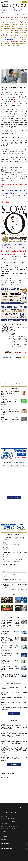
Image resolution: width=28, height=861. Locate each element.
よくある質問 (4, 831)
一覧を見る (14, 713)
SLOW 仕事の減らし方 (15, 10)
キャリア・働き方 (5, 10)
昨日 (11, 466)
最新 (4, 466)
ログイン (18, 1)
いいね (24, 466)
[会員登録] (24, 2)
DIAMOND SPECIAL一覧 (7, 773)
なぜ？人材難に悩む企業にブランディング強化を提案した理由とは (14, 693)
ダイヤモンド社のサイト (7, 843)
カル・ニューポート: (11, 9)
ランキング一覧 (14, 498)
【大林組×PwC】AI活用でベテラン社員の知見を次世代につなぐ (14, 703)
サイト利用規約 (4, 823)
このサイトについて (5, 816)
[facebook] (14, 807)
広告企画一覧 (4, 777)
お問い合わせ (4, 836)
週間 (17, 466)
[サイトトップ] (6, 2)
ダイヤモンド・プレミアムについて (9, 818)
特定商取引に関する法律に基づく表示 (9, 826)
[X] (7, 807)
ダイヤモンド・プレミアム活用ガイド (9, 821)
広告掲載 (3, 834)
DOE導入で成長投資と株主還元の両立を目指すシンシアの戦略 (14, 708)
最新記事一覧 (14, 764)
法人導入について (5, 839)
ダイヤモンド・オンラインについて (9, 812)
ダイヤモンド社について (7, 848)
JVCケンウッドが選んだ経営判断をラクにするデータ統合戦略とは (14, 688)
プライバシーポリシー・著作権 (8, 829)
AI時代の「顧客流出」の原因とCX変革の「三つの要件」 (14, 698)
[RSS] (20, 807)
